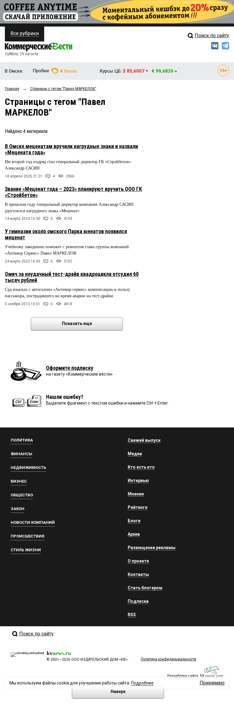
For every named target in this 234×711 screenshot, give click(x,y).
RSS (132, 614)
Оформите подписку (69, 368)
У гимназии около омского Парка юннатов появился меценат (66, 234)
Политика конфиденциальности (168, 659)
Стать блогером (145, 587)
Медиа (135, 453)
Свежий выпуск (144, 440)
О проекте (138, 561)
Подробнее (142, 683)
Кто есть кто (141, 467)
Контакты (138, 574)
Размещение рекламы (152, 547)
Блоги (134, 520)
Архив (134, 534)
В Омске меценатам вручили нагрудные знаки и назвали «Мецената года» (71, 149)
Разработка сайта (182, 676)
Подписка (138, 601)
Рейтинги (137, 507)
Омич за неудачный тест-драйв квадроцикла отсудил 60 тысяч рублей (72, 277)
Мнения (136, 493)
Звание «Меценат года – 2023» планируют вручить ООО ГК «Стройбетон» (73, 192)
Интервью (138, 480)
